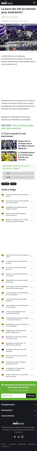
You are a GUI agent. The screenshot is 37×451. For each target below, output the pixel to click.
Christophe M (4, 21)
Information (6, 410)
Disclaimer (13, 444)
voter (27, 21)
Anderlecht (5, 184)
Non (8, 177)
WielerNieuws (32, 444)
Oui (8, 173)
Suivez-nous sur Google (10, 17)
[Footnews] (18, 422)
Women (13, 184)
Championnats (8, 404)
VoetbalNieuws (21, 444)
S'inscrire (31, 396)
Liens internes (7, 416)
